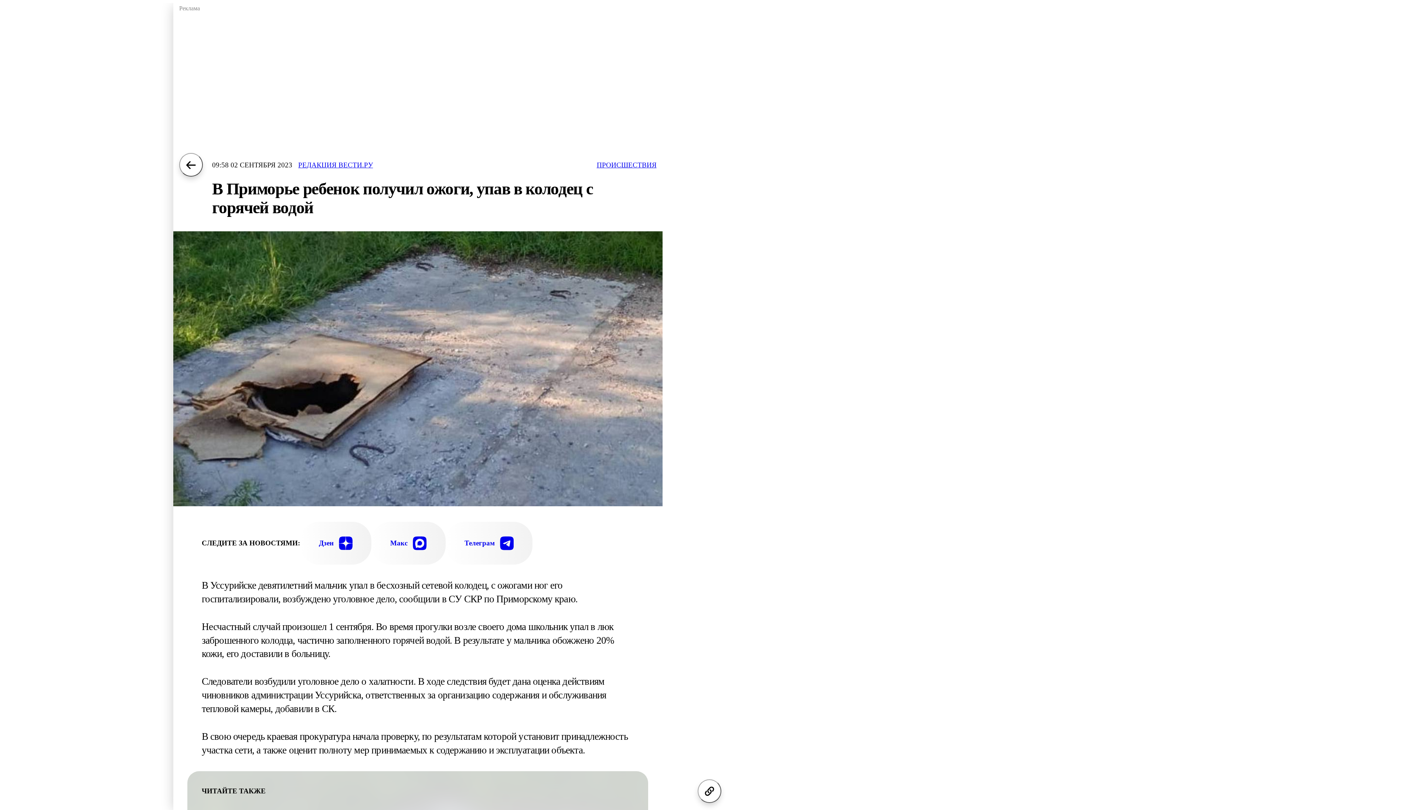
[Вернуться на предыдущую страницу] (191, 165)
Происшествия (627, 165)
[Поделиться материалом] (709, 791)
